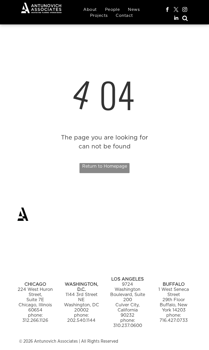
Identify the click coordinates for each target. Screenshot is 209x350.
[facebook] (167, 10)
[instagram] (185, 10)
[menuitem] (90, 10)
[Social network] (185, 18)
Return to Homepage (104, 166)
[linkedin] (176, 18)
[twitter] (176, 10)
